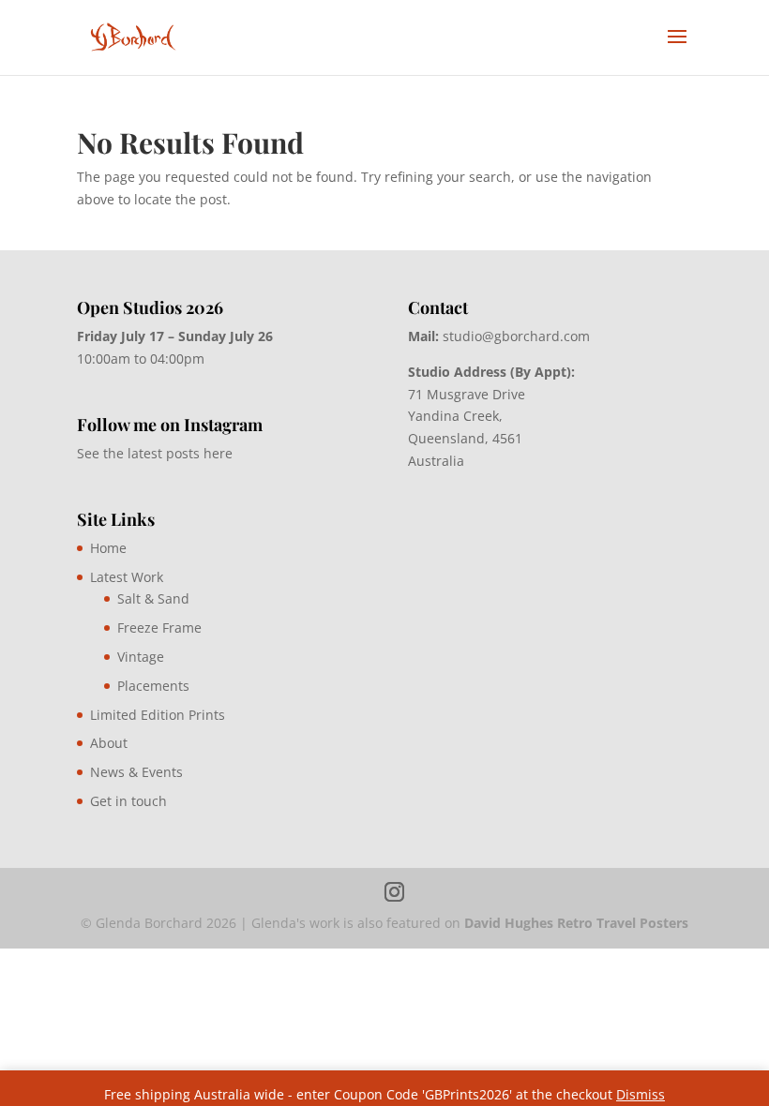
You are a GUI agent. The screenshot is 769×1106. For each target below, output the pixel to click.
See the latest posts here (155, 453)
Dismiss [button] (640, 1094)
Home (108, 548)
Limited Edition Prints (157, 715)
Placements (153, 686)
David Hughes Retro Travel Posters (576, 923)
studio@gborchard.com (516, 336)
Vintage (140, 656)
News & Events (136, 772)
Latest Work (126, 577)
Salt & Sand (153, 598)
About (109, 743)
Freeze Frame (159, 627)
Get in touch (128, 801)
